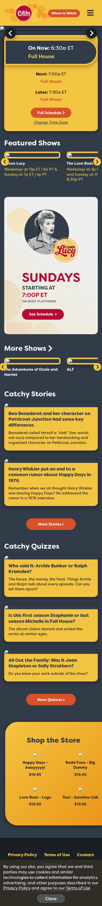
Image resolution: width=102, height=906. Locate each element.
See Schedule (41, 314)
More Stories (49, 524)
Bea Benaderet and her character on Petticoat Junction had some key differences (49, 419)
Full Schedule (49, 112)
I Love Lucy (14, 163)
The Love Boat (80, 163)
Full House (41, 56)
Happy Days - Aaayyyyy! (35, 765)
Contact (85, 854)
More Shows (26, 348)
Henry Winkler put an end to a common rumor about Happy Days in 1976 (49, 475)
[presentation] (10, 33)
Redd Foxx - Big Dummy (80, 765)
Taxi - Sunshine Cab (80, 797)
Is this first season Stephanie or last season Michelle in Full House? (48, 618)
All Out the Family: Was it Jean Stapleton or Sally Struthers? (42, 663)
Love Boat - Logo (35, 797)
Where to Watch (63, 13)
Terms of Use (57, 854)
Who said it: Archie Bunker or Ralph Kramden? (47, 569)
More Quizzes (49, 699)
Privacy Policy (22, 854)
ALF (70, 369)
